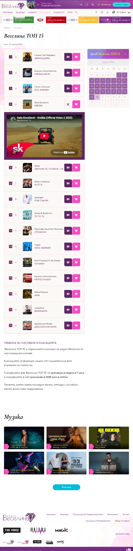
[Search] (76, 12)
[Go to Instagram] (102, 12)
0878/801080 (106, 5)
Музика (13, 417)
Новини (32, 12)
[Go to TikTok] (108, 12)
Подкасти (59, 12)
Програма (8, 12)
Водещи (20, 12)
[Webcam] (87, 4)
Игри (70, 12)
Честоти (51, 515)
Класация (45, 12)
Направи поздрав (122, 4)
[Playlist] (93, 4)
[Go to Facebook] (96, 12)
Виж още (66, 487)
